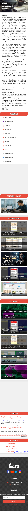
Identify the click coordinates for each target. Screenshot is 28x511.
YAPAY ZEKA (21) (9, 157)
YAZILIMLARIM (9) (9, 121)
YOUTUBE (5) (8, 129)
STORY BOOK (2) (8, 161)
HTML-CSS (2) (8, 145)
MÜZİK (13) (7, 133)
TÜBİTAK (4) (7, 125)
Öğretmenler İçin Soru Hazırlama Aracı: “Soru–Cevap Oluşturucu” (21, 452)
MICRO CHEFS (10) (9, 153)
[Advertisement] (14, 179)
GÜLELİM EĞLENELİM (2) (10, 137)
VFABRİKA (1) (8, 141)
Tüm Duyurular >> (23, 436)
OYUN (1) (7, 149)
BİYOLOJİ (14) (8, 117)
